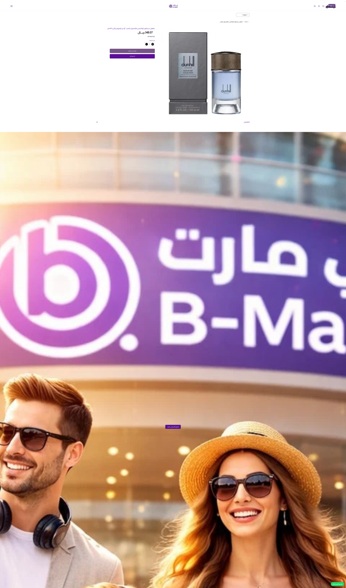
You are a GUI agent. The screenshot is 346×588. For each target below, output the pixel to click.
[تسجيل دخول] (319, 6)
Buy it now (132, 56)
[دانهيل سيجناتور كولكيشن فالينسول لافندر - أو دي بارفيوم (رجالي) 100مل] (205, 72)
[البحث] (323, 6)
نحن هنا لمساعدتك (337, 584)
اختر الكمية (152, 40)
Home (246, 21)
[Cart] (315, 6)
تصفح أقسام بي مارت (173, 427)
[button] (11, 6)
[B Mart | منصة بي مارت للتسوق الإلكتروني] (173, 6)
